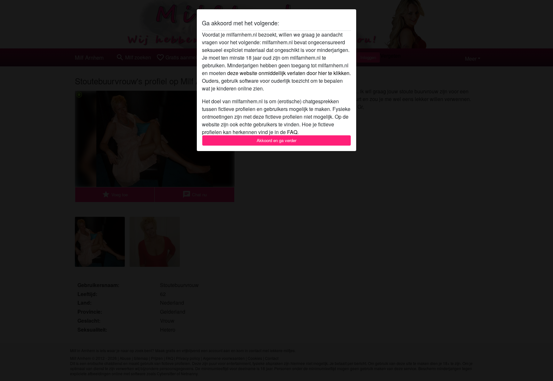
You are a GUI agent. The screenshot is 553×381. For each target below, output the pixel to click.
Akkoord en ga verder (276, 140)
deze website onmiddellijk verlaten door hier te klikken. (289, 73)
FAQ (292, 132)
